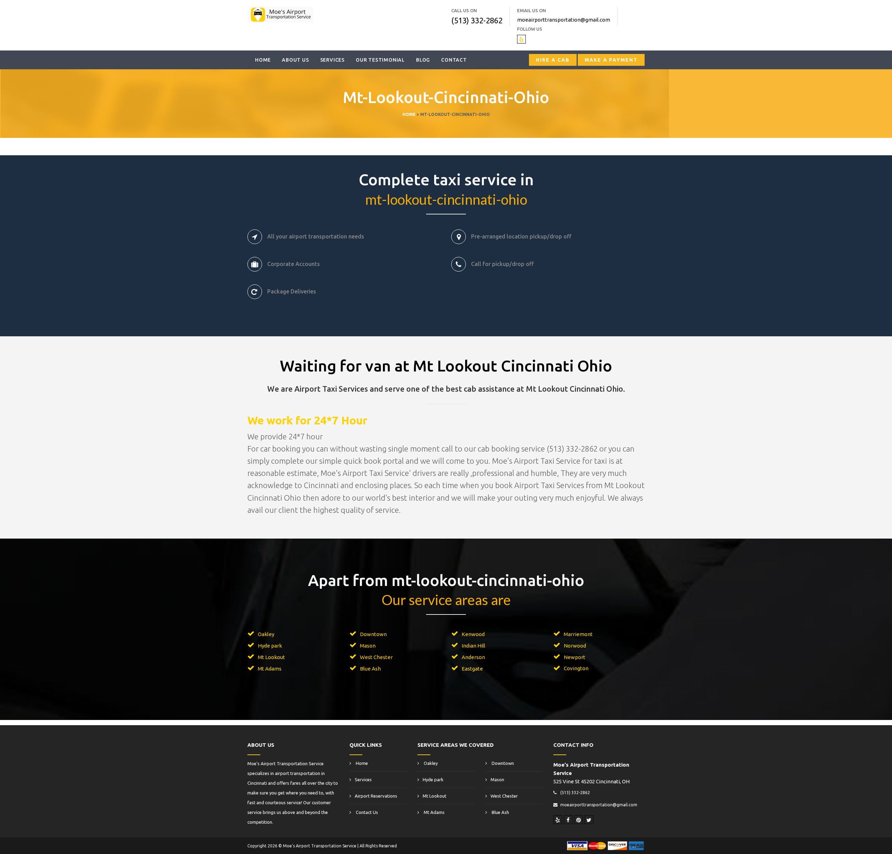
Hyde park (270, 646)
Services (332, 60)
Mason (368, 646)
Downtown (373, 634)
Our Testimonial (380, 60)
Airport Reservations (376, 795)
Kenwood (473, 634)
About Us (295, 60)
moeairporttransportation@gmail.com (563, 20)
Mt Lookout (271, 657)
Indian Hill (473, 646)
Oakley (266, 634)
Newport (574, 657)
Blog (423, 60)
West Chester (376, 657)
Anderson (473, 657)
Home (263, 60)
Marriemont (578, 634)
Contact (454, 60)
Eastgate (472, 669)
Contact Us (366, 812)
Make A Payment (611, 60)
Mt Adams (270, 669)
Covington (576, 668)
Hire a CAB (553, 60)
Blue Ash (370, 669)
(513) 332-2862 (476, 20)
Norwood (575, 646)
